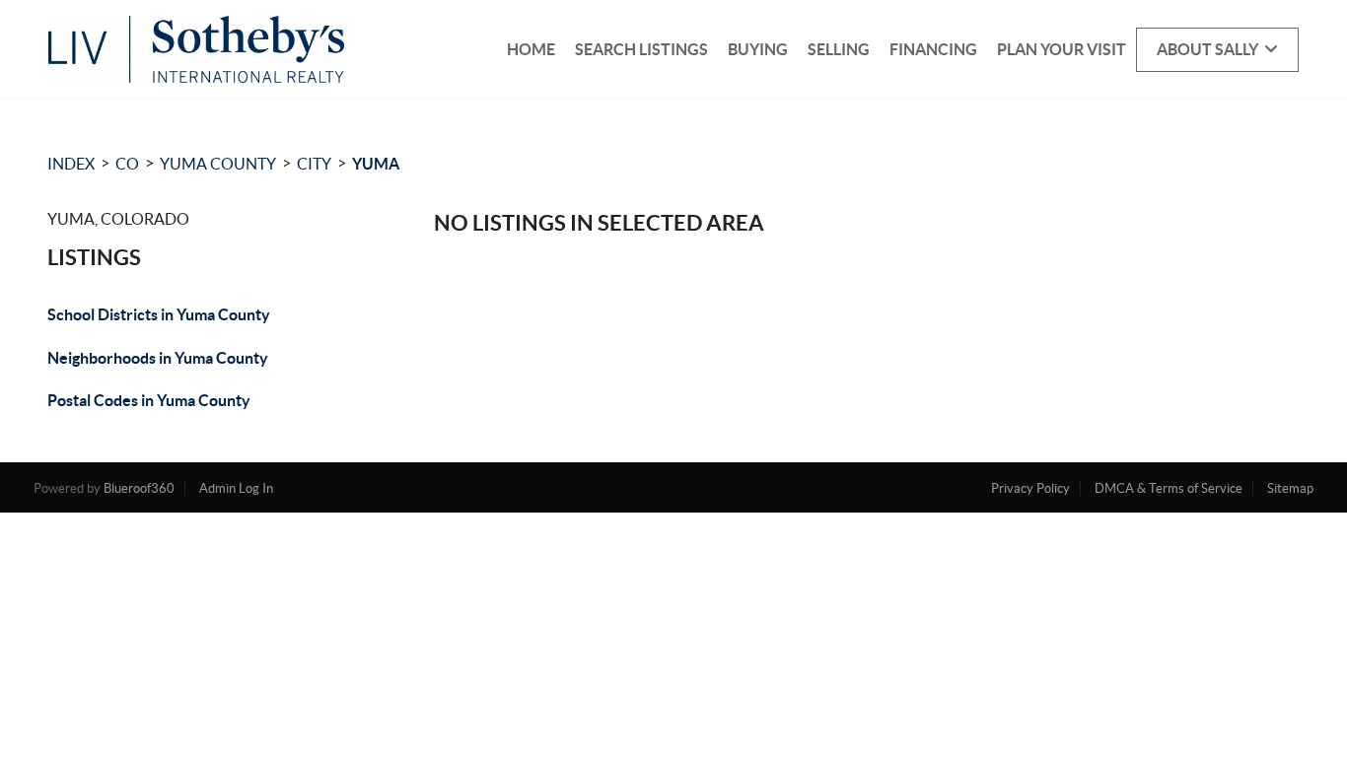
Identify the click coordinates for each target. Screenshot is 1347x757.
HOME (531, 49)
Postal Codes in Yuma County (148, 400)
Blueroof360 (139, 488)
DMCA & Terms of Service (1168, 488)
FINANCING (933, 49)
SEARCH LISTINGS (641, 49)
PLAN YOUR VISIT (1061, 49)
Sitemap (1290, 488)
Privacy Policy (1030, 488)
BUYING (758, 49)
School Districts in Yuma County (158, 314)
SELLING (839, 49)
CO (127, 163)
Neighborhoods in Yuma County (157, 358)
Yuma (375, 163)
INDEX (71, 163)
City (314, 163)
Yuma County (218, 163)
